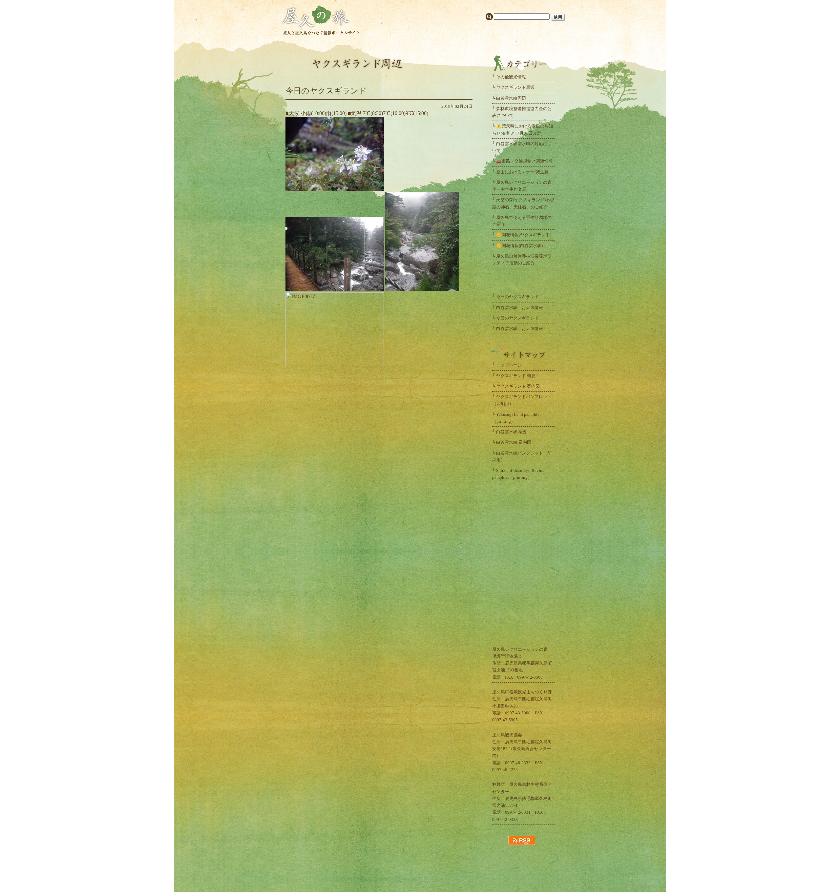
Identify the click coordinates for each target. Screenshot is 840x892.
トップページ (509, 364)
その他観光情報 (511, 76)
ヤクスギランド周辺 (515, 87)
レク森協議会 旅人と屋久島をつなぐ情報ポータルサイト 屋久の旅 (321, 19)
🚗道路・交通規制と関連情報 (524, 161)
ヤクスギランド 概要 (516, 375)
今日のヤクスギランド (517, 296)
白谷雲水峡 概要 (511, 431)
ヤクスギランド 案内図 (518, 386)
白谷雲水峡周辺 (511, 98)
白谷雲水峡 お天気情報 (519, 307)
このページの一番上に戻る (420, 857)
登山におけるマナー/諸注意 (522, 171)
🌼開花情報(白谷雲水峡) (519, 245)
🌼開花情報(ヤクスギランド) (523, 234)
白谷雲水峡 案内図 (513, 442)
